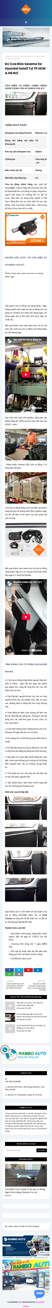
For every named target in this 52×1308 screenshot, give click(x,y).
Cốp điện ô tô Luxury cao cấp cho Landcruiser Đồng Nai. (30, 1004)
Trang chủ (9, 56)
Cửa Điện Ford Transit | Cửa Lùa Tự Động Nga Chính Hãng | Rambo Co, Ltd (25, 1191)
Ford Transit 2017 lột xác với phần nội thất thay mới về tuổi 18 (31, 1026)
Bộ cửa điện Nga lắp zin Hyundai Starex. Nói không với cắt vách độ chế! (32, 1015)
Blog (20, 1302)
